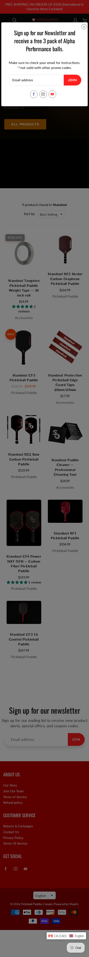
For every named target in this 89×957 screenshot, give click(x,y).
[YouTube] (52, 94)
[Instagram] (43, 94)
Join (72, 80)
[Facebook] (34, 94)
